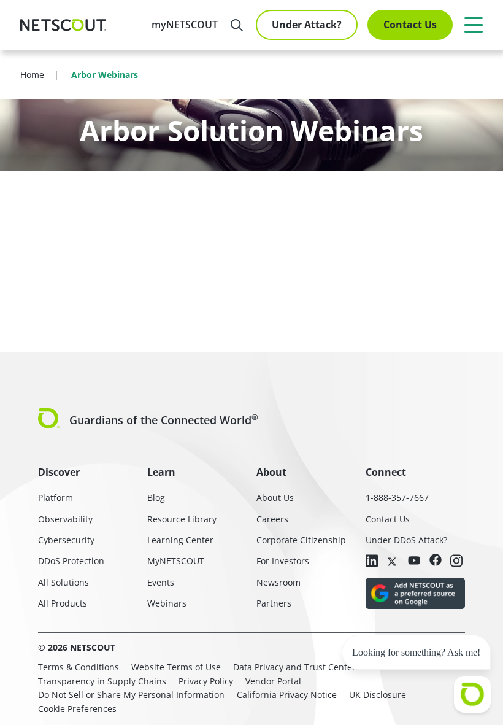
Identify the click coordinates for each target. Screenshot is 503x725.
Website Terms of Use (176, 667)
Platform (55, 497)
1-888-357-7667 (397, 497)
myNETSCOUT (185, 24)
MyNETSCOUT (175, 561)
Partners (273, 603)
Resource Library (182, 519)
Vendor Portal (273, 681)
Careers (272, 519)
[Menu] (473, 25)
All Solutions (63, 582)
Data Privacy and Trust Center (294, 667)
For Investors (282, 561)
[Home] (63, 25)
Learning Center (180, 540)
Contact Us (410, 24)
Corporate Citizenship (301, 540)
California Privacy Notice (287, 694)
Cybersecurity (66, 540)
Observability (65, 519)
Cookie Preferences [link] (77, 709)
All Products (62, 603)
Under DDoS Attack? (406, 540)
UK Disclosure (377, 694)
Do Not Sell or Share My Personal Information (131, 694)
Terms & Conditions (78, 667)
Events (160, 582)
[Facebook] (435, 561)
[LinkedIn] (372, 562)
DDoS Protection (71, 561)
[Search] (237, 25)
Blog (156, 497)
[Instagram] (456, 562)
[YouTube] (414, 560)
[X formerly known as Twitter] (393, 560)
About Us (275, 497)
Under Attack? (307, 24)
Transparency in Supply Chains (102, 681)
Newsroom (278, 582)
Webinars (166, 603)
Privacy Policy (206, 681)
